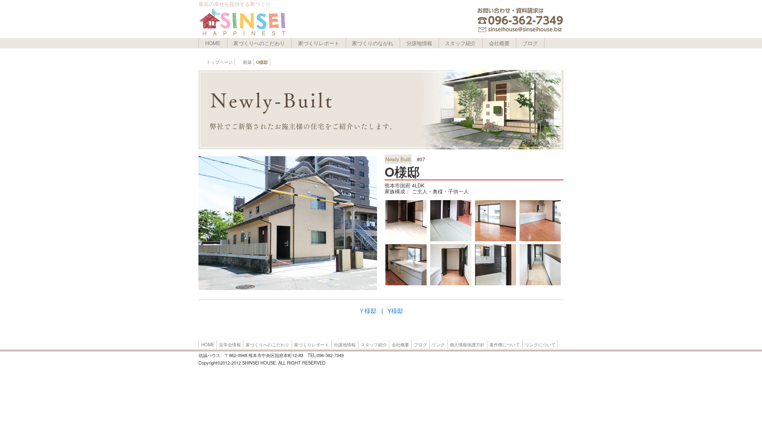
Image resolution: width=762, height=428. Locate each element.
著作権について (504, 344)
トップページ (219, 62)
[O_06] (450, 284)
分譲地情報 (419, 43)
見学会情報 (230, 344)
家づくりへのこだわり (259, 43)
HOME (213, 43)
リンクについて (540, 344)
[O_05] (495, 284)
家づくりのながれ (372, 43)
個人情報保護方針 (467, 344)
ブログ (530, 43)
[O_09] (495, 240)
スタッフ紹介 (460, 43)
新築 (247, 62)
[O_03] (540, 284)
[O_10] (450, 240)
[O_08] (540, 240)
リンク (438, 344)
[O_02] (406, 240)
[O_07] (406, 284)
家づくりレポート (318, 43)
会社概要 (499, 43)
